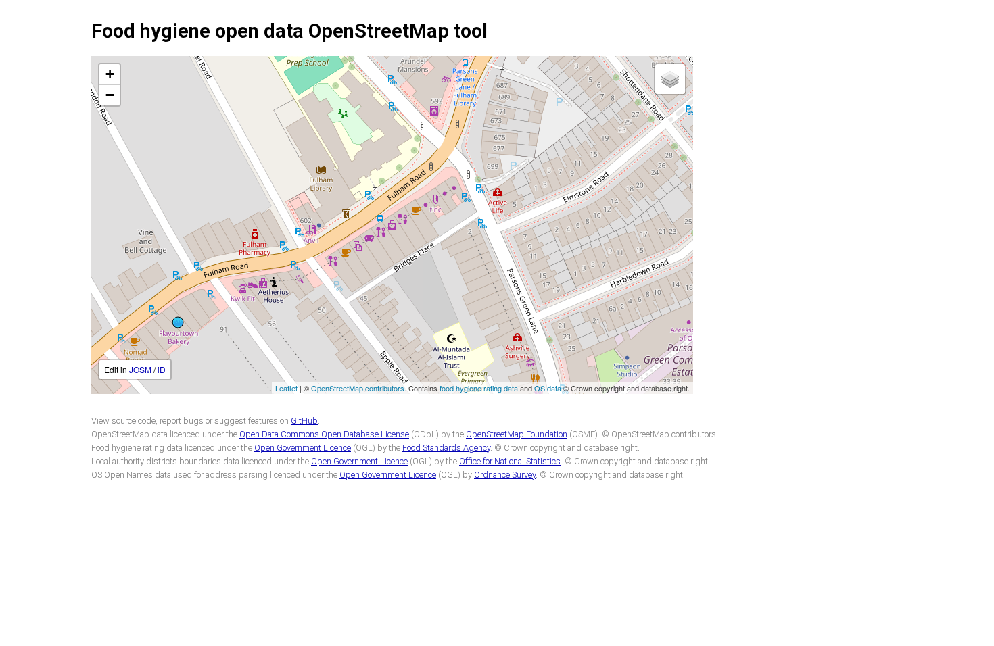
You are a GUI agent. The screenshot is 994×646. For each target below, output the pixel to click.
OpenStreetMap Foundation (516, 434)
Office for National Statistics (510, 461)
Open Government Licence (302, 448)
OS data (547, 387)
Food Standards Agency (446, 448)
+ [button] (109, 74)
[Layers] (670, 79)
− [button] (109, 94)
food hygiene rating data (479, 387)
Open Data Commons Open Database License (324, 434)
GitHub (304, 421)
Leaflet (286, 387)
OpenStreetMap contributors (357, 387)
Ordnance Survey (505, 475)
